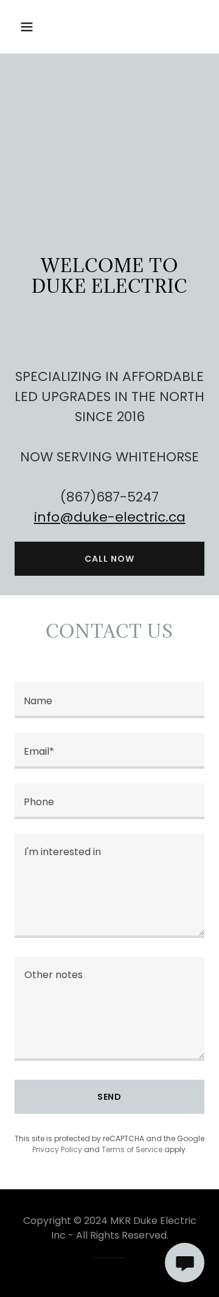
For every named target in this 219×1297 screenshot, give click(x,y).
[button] (36, 27)
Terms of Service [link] (132, 1149)
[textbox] (109, 700)
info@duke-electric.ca (110, 517)
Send (109, 1097)
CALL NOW (109, 559)
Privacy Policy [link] (57, 1149)
